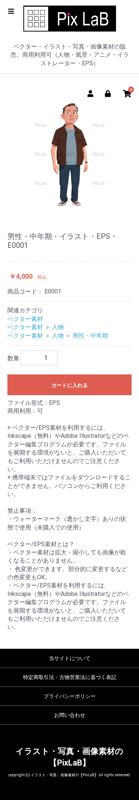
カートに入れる (70, 385)
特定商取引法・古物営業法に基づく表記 (69, 677)
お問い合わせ (69, 715)
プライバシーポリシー (70, 696)
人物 (58, 327)
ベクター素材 (25, 318)
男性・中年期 (90, 335)
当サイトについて (69, 658)
